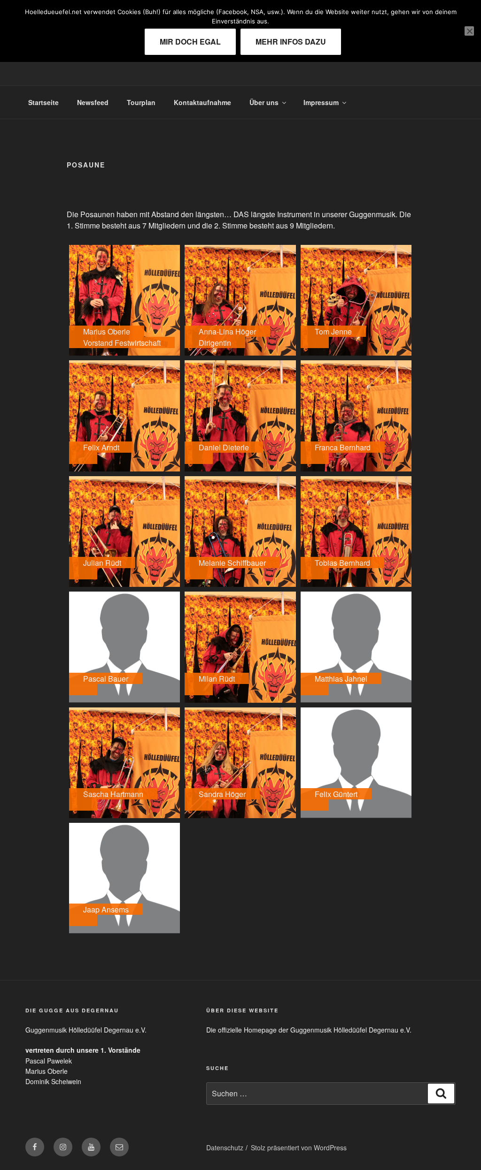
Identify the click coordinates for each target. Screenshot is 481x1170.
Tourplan (141, 102)
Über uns (264, 102)
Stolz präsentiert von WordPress (299, 1147)
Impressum (321, 102)
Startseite (43, 102)
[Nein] (469, 31)
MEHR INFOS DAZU (291, 41)
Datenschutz (224, 1147)
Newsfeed (93, 102)
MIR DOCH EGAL (190, 41)
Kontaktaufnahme (202, 102)
